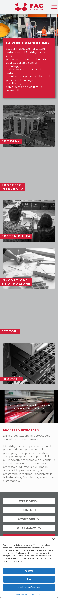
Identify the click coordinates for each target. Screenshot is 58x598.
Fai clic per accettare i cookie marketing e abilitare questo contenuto (29, 407)
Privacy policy (35, 594)
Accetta (29, 570)
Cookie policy (21, 594)
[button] (53, 539)
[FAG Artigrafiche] (29, 5)
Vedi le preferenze (29, 587)
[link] (29, 126)
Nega (29, 579)
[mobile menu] (54, 5)
